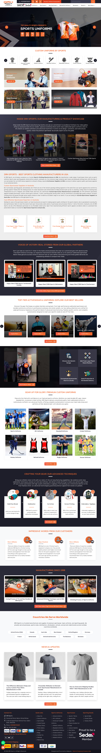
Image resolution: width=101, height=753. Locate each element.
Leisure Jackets (73, 728)
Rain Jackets (72, 732)
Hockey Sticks (41, 725)
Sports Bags (72, 737)
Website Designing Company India (82, 751)
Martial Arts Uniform (65, 5)
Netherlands (32, 636)
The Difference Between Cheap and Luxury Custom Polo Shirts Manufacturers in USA (18, 688)
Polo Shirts (71, 730)
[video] (27, 365)
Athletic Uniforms (58, 725)
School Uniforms (41, 718)
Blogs (38, 732)
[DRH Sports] (8, 3)
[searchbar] (93, 1)
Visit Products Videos (26, 384)
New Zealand (57, 632)
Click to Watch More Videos (49, 165)
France (20, 636)
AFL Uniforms (56, 718)
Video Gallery (40, 730)
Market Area (40, 740)
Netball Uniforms (57, 737)
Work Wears (91, 5)
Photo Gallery (41, 728)
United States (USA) (17, 632)
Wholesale (75, 5)
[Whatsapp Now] (3, 743)
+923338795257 (15, 725)
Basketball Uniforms (58, 730)
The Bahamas (67, 636)
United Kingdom (73, 632)
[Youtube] (9, 737)
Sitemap (39, 737)
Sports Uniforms (32, 5)
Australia (44, 632)
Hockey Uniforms (57, 735)
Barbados (81, 636)
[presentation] (1, 148)
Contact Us (40, 735)
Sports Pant (71, 718)
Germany (87, 632)
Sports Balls (40, 721)
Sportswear (43, 5)
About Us (39, 716)
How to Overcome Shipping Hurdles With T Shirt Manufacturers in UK (82, 688)
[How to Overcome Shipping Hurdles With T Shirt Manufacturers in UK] (82, 667)
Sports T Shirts (72, 716)
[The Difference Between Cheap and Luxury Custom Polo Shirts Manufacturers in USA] (19, 667)
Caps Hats (71, 721)
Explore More (49, 464)
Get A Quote (49, 341)
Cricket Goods (41, 723)
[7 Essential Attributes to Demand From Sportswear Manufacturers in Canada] (50, 667)
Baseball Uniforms (58, 728)
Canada (32, 632)
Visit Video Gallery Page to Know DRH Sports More (50, 291)
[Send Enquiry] (3, 747)
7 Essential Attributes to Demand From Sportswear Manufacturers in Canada (49, 688)
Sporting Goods (53, 5)
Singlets (70, 735)
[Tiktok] (40, 1)
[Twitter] (33, 1)
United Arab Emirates (49, 636)
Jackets (83, 5)
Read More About (49, 236)
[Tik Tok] (12, 737)
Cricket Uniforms (57, 732)
